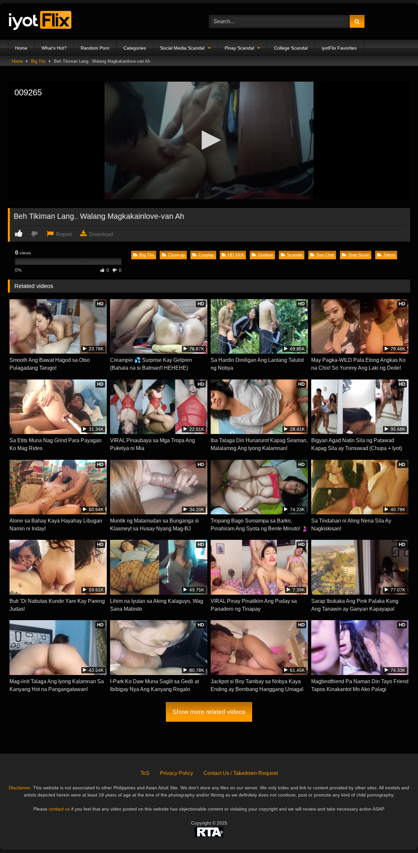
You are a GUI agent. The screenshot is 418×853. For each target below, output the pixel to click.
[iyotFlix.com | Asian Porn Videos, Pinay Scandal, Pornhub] (40, 22)
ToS (145, 773)
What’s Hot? (54, 48)
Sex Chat (325, 254)
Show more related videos (209, 711)
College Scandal (291, 48)
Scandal (294, 254)
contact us (59, 809)
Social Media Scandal (182, 48)
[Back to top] (398, 833)
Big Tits (38, 61)
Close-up (176, 254)
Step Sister (358, 254)
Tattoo (389, 254)
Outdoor (265, 254)
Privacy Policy (176, 773)
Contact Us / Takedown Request (240, 773)
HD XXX (236, 254)
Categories (134, 48)
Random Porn (95, 48)
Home (21, 48)
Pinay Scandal (239, 48)
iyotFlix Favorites (339, 48)
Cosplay (206, 254)
